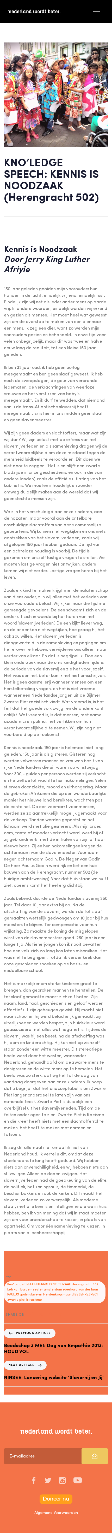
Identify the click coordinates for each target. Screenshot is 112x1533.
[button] (96, 11)
